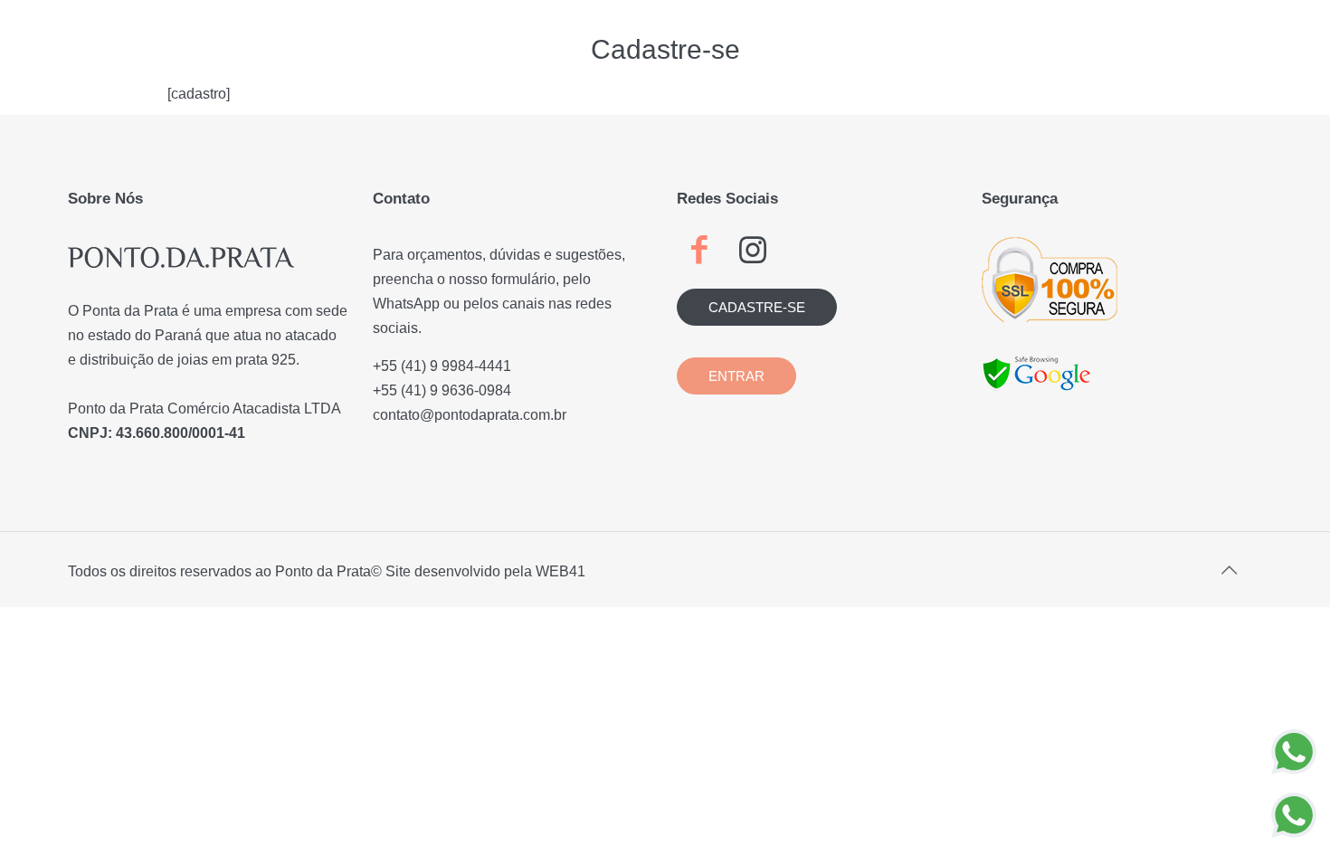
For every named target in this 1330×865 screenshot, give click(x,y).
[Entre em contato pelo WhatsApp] (1293, 752)
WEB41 (560, 571)
